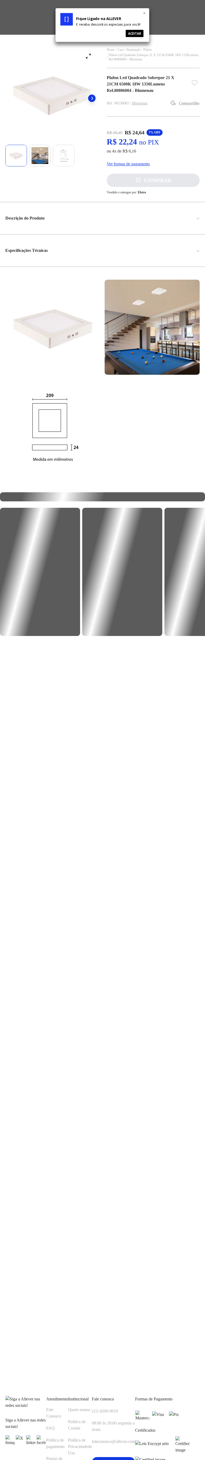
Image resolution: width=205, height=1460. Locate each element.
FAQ (50, 1428)
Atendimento (57, 1399)
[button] (92, 98)
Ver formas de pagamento (128, 164)
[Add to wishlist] (196, 84)
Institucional (78, 1399)
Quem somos (79, 1409)
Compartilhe (189, 103)
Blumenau (139, 103)
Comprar (157, 180)
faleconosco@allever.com (113, 1441)
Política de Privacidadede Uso (80, 1446)
